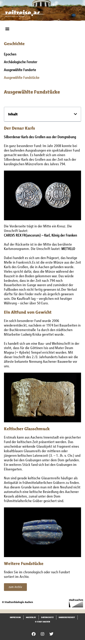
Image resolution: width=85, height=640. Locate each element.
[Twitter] (51, 634)
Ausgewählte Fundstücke (22, 78)
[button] (7, 28)
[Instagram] (42, 634)
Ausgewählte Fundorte (20, 70)
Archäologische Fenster (20, 62)
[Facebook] (34, 634)
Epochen (10, 54)
